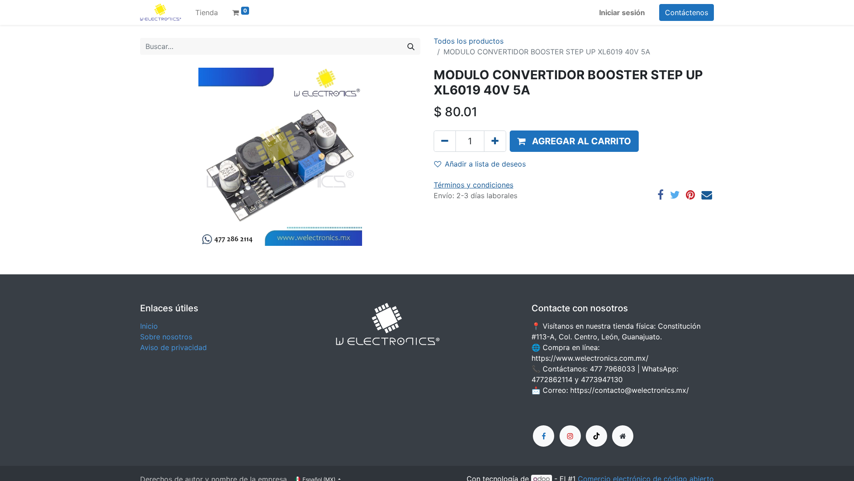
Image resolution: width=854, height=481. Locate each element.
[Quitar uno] (445, 141)
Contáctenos (686, 12)
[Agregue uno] (495, 141)
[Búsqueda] (411, 46)
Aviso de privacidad (173, 347)
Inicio (149, 326)
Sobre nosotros (166, 336)
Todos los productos (469, 41)
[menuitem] (207, 12)
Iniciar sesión (622, 12)
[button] (574, 141)
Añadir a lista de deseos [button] (485, 163)
